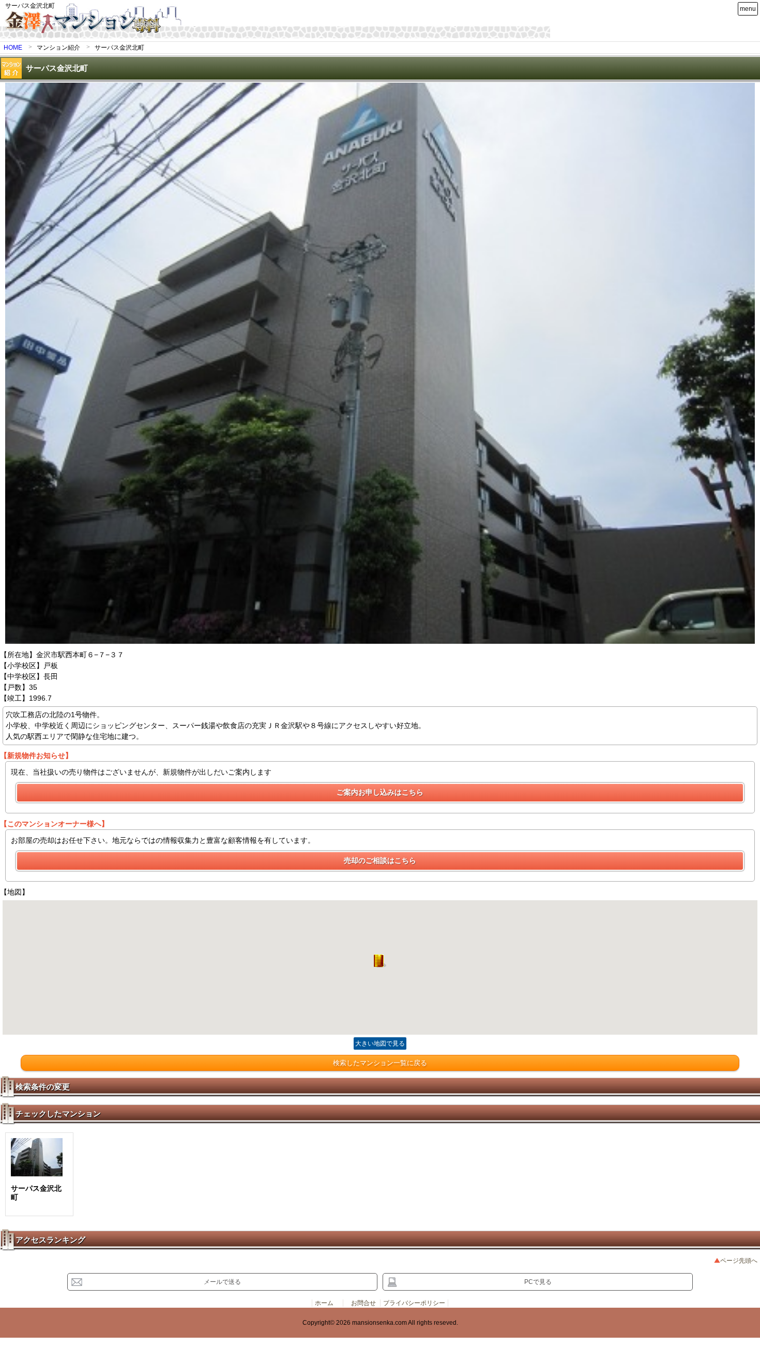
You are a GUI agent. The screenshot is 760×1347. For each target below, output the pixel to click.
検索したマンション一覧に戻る (380, 1063)
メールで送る (222, 1281)
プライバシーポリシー (414, 1303)
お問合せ (363, 1303)
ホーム (324, 1303)
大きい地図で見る (380, 1043)
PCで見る (538, 1281)
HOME (13, 47)
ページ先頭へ (738, 1260)
